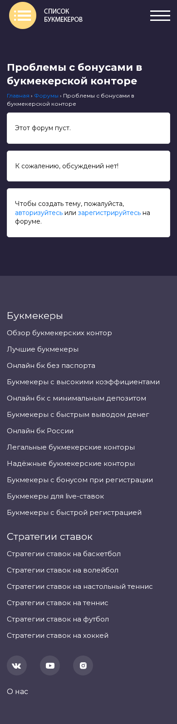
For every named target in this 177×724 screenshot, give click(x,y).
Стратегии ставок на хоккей (57, 635)
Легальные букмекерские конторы (71, 447)
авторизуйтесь (39, 213)
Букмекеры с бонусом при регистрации (80, 479)
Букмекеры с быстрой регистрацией (74, 512)
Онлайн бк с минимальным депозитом (76, 398)
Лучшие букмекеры (43, 349)
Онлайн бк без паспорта (51, 365)
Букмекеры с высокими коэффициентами (83, 381)
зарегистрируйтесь (109, 213)
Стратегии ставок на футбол (58, 619)
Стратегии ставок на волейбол (62, 570)
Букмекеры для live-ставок (55, 496)
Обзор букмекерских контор (59, 332)
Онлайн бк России (40, 430)
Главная (18, 95)
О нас (17, 691)
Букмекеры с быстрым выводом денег (78, 414)
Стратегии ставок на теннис (57, 602)
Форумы (46, 95)
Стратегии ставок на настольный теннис (80, 586)
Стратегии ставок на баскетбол (64, 553)
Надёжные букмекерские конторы (71, 463)
